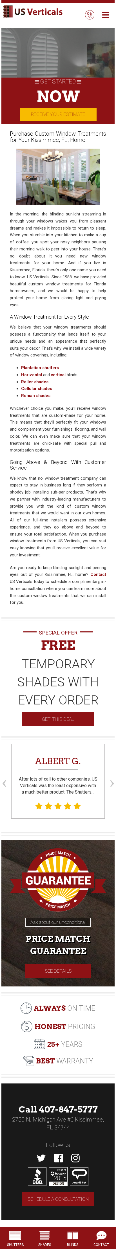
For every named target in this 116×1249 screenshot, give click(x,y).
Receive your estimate (58, 114)
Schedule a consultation (58, 1199)
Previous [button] (4, 773)
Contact (98, 574)
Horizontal (31, 374)
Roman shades (35, 395)
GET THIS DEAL (58, 719)
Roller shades (34, 381)
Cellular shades (36, 388)
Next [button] (112, 773)
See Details (58, 971)
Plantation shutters (40, 367)
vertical (58, 374)
